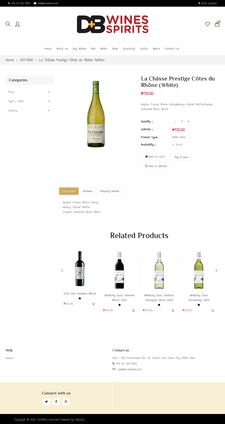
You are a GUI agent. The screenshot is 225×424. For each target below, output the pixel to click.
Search (10, 358)
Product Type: (149, 137)
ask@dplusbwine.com (47, 3)
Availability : (148, 144)
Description (68, 191)
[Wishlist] (207, 24)
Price (11, 92)
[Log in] (17, 24)
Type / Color (16, 101)
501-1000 (26, 60)
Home (10, 60)
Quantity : (147, 121)
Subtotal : (147, 129)
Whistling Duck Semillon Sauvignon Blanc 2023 (159, 298)
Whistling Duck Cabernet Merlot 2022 (119, 298)
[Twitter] (46, 401)
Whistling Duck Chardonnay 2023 (198, 298)
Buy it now (181, 157)
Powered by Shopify (72, 419)
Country (12, 110)
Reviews (87, 191)
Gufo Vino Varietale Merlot (80, 293)
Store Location (209, 3)
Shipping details (109, 191)
